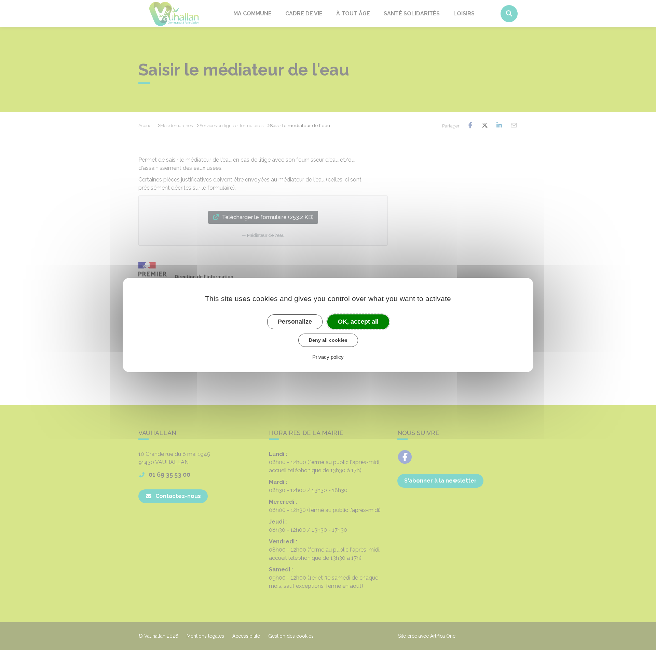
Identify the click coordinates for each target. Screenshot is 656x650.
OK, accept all (358, 321)
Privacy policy (328, 357)
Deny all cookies (328, 340)
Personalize (295, 321)
